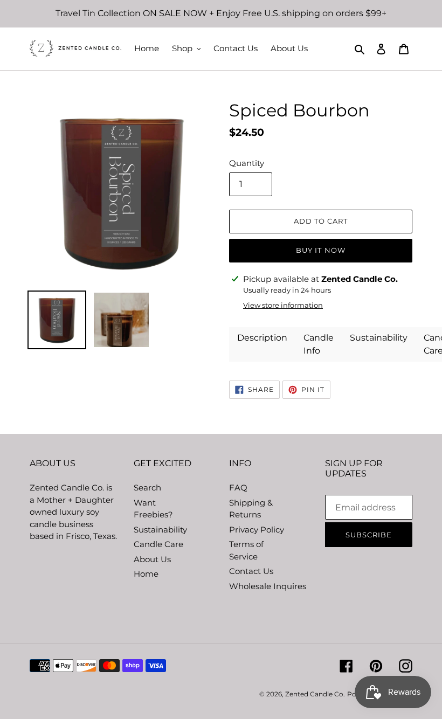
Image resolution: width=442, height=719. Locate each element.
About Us (152, 559)
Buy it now (320, 250)
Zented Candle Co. (315, 694)
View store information (283, 305)
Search (147, 487)
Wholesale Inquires (267, 586)
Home (146, 574)
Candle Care (158, 544)
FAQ (238, 487)
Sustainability (160, 529)
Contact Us (251, 571)
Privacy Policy (256, 529)
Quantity (246, 163)
